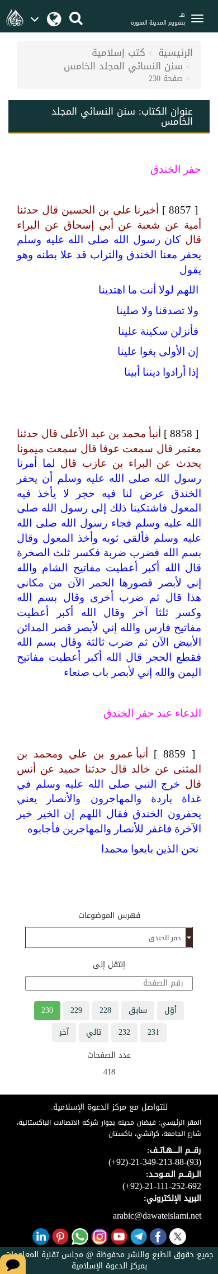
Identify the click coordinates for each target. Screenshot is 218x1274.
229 (76, 1010)
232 (124, 1032)
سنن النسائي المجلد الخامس (123, 66)
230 (47, 1010)
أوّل (170, 1010)
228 (105, 1010)
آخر (64, 1032)
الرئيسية (175, 52)
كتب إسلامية (118, 52)
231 (153, 1032)
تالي (93, 1032)
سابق (138, 1010)
